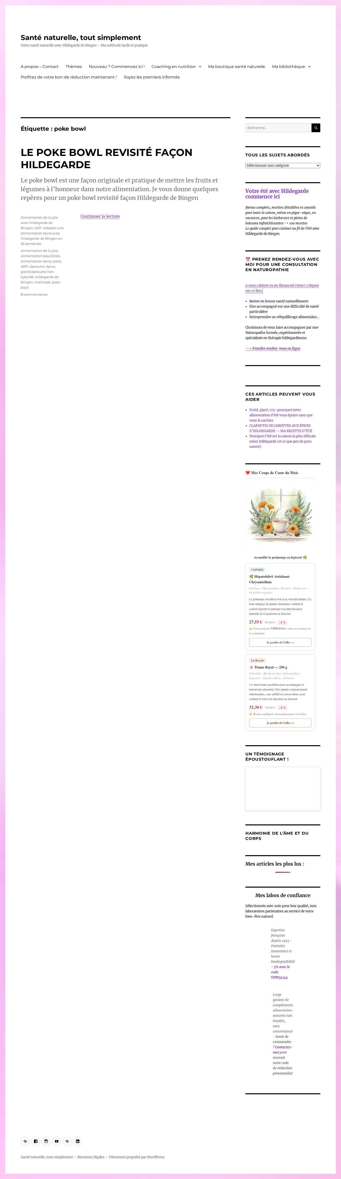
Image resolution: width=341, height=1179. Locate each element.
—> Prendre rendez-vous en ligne (272, 348)
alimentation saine (36, 261)
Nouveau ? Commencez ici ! (117, 66)
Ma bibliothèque (288, 66)
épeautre (37, 266)
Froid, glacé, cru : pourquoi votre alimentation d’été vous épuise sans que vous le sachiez (281, 415)
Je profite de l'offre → (280, 642)
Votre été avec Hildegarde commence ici (277, 194)
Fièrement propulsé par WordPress (137, 1157)
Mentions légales (91, 1157)
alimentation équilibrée (40, 256)
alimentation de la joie (39, 251)
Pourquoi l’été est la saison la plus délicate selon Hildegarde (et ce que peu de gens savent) (282, 441)
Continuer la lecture (100, 216)
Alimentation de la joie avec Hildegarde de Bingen (39, 222)
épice (50, 266)
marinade (42, 282)
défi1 (24, 266)
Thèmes (74, 66)
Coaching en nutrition (174, 66)
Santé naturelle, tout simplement (81, 37)
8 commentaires (34, 294)
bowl (57, 261)
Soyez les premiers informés (152, 77)
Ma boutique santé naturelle (236, 66)
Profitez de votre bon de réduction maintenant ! (69, 77)
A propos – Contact (40, 66)
